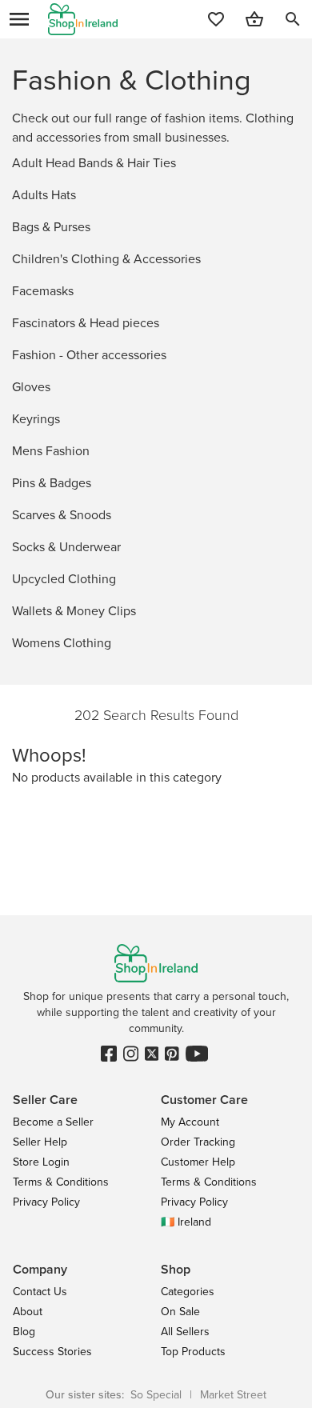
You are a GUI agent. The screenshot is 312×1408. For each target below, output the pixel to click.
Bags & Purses (51, 227)
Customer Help (198, 1162)
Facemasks (43, 291)
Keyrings (36, 419)
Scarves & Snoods (61, 515)
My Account (190, 1122)
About (27, 1311)
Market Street (233, 1394)
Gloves (31, 387)
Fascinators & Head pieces (85, 323)
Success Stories (52, 1351)
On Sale (180, 1311)
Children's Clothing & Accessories (106, 259)
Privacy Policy (46, 1202)
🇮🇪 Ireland (186, 1222)
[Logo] (83, 19)
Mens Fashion (51, 451)
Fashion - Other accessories (89, 355)
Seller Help (40, 1142)
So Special (156, 1394)
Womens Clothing (61, 643)
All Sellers (185, 1331)
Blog (24, 1331)
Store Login (41, 1162)
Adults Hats (44, 195)
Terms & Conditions (61, 1182)
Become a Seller (53, 1122)
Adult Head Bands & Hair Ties (94, 163)
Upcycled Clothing (64, 579)
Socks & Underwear (66, 547)
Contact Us (40, 1291)
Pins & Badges (51, 483)
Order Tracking (198, 1142)
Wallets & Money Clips (74, 611)
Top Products (193, 1351)
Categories (187, 1291)
